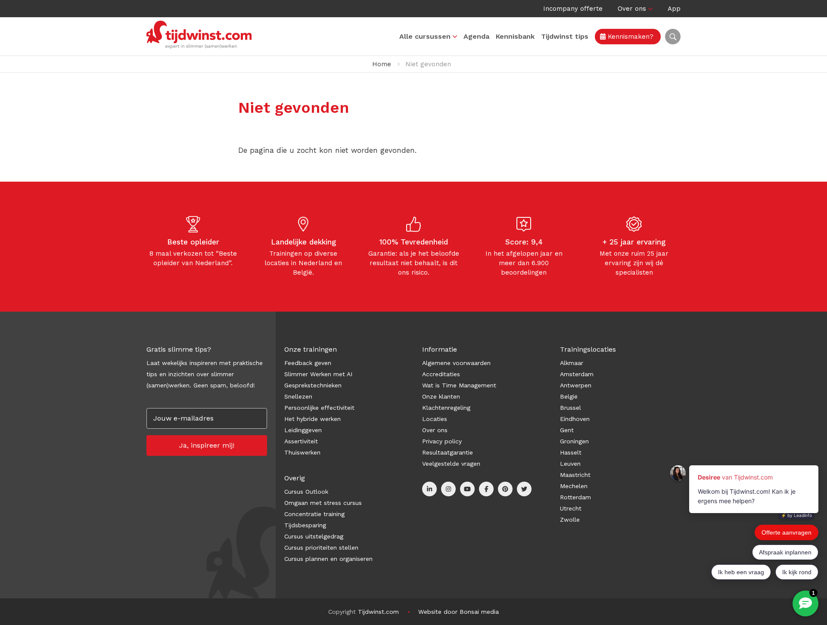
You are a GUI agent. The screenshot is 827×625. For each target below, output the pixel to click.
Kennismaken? (629, 36)
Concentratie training (314, 514)
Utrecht (570, 508)
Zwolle (570, 519)
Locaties (434, 418)
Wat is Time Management (459, 385)
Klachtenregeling (446, 407)
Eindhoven (575, 418)
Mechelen (574, 486)
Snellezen (298, 396)
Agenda (476, 36)
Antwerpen (575, 385)
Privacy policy (442, 441)
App (674, 8)
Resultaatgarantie (447, 452)
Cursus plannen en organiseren (328, 558)
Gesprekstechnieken (313, 385)
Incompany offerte (573, 8)
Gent (567, 430)
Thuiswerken (302, 452)
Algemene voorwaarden (456, 362)
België (569, 396)
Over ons (632, 8)
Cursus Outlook (306, 491)
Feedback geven (307, 362)
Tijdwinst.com (378, 611)
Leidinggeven (303, 430)
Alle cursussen (425, 36)
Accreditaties (441, 374)
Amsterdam (577, 374)
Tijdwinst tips (564, 36)
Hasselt (570, 452)
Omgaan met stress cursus (323, 502)
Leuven (570, 463)
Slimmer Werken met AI (318, 374)
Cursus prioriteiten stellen (321, 547)
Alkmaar (571, 362)
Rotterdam (575, 497)
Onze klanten (441, 396)
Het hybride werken (312, 418)
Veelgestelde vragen (451, 463)
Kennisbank (515, 36)
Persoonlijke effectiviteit (319, 407)
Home (381, 64)
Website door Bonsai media (458, 611)
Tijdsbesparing (305, 525)
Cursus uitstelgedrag (313, 536)
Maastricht (575, 474)
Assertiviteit (301, 441)
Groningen (574, 441)
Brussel (570, 407)
